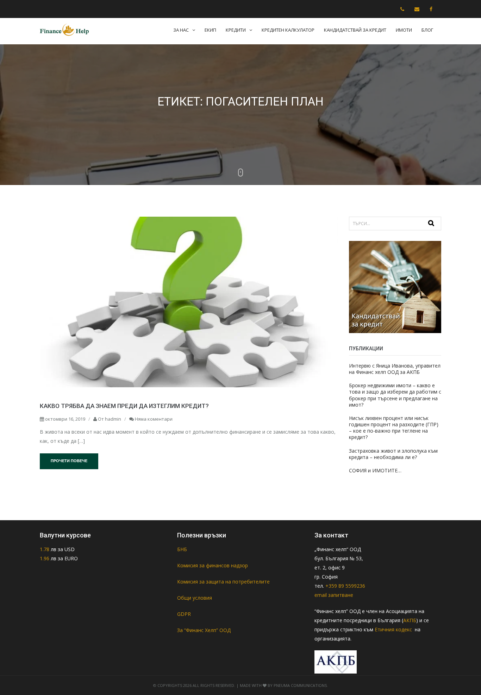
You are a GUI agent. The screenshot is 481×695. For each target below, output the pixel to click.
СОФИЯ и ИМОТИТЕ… (375, 470)
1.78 (45, 549)
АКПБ (409, 620)
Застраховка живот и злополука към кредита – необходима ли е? (393, 453)
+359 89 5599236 (345, 585)
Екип (210, 30)
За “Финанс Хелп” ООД (204, 630)
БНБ (182, 549)
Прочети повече (69, 461)
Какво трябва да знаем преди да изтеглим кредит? (124, 405)
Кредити (236, 30)
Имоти (404, 30)
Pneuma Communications (300, 685)
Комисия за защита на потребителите (223, 581)
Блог (427, 30)
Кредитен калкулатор (288, 30)
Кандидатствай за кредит (355, 30)
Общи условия (194, 597)
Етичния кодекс (394, 629)
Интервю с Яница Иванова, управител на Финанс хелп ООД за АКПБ (395, 368)
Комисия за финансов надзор (212, 565)
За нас (181, 30)
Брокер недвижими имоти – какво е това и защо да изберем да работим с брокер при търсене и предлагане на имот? (395, 395)
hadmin (113, 419)
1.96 (44, 558)
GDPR (184, 614)
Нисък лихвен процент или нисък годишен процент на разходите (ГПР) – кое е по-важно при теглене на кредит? (393, 428)
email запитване (333, 595)
